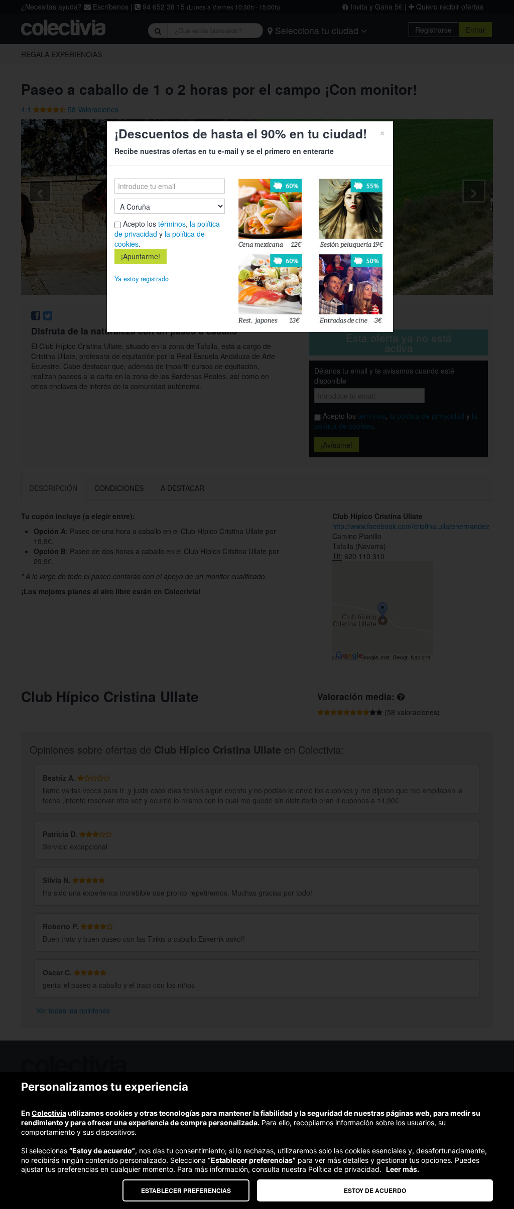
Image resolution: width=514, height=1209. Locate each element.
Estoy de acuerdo (375, 1190)
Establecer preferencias (186, 1190)
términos (172, 224)
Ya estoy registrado (141, 278)
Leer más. (402, 1169)
